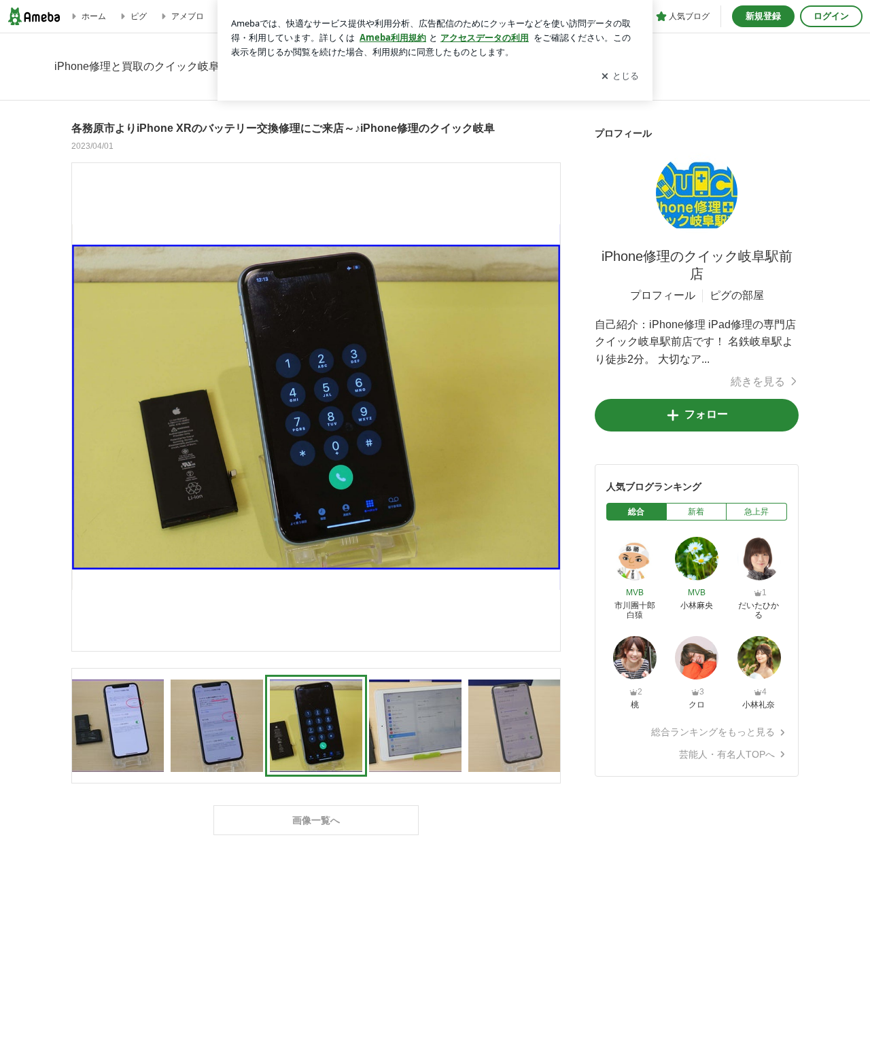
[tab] (636, 512)
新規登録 (763, 16)
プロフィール (662, 295)
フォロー (706, 414)
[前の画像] (85, 406)
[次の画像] (546, 406)
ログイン (831, 16)
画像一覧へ (316, 820)
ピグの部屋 (737, 295)
